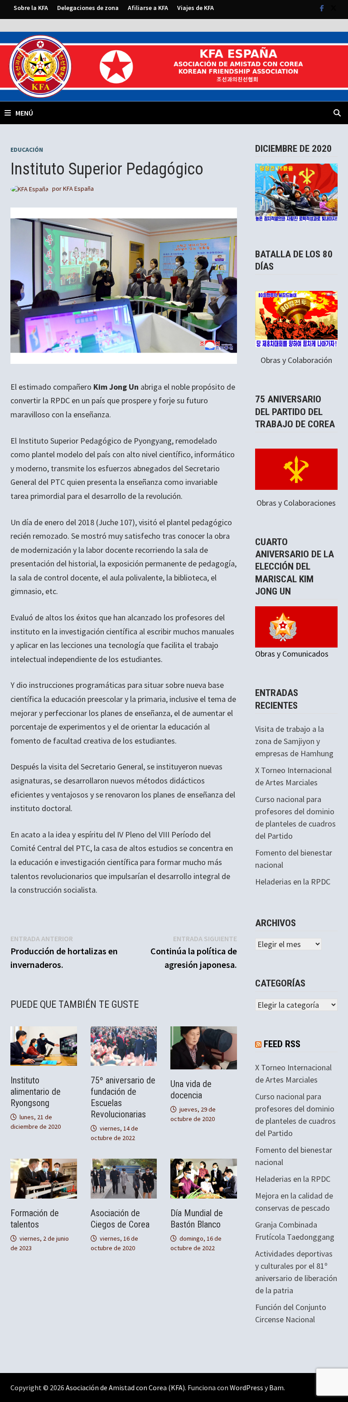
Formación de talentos (34, 1219)
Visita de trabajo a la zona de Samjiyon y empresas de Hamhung (294, 741)
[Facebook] (323, 7)
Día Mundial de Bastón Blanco (196, 1219)
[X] (333, 7)
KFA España (78, 188)
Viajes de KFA (195, 8)
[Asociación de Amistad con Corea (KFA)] (174, 65)
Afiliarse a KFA (148, 8)
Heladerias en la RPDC (292, 881)
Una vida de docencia (191, 1089)
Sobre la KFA (31, 8)
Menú (24, 112)
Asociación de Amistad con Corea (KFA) (125, 1387)
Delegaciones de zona (88, 8)
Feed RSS (282, 1044)
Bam (276, 1387)
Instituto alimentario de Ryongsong (35, 1091)
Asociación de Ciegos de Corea (120, 1219)
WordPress (246, 1387)
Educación (26, 149)
